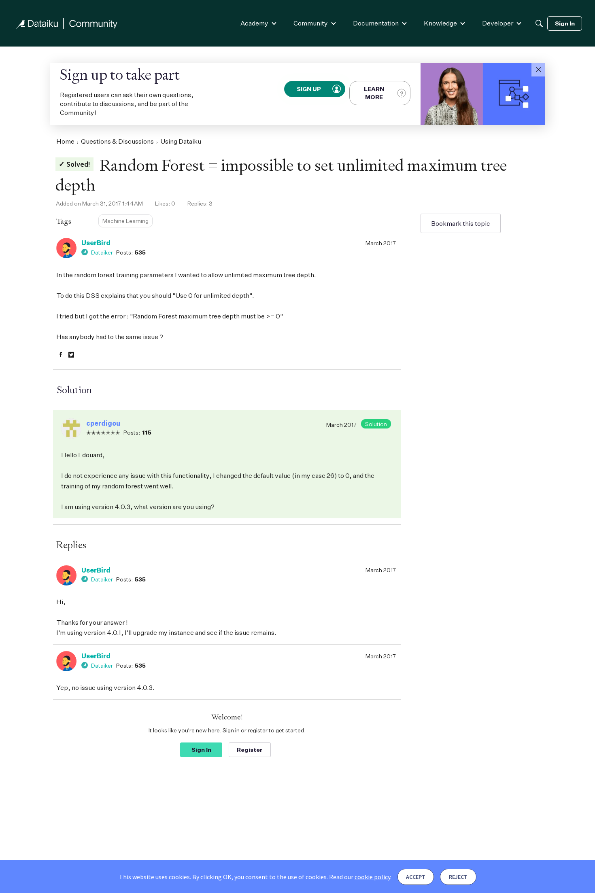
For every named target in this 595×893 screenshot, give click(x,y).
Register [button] (250, 749)
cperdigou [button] (103, 423)
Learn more (374, 92)
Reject (458, 876)
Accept (415, 876)
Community (310, 23)
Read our (359, 877)
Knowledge (440, 23)
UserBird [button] (95, 243)
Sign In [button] (201, 749)
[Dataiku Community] (66, 23)
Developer (497, 23)
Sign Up (309, 89)
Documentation (376, 23)
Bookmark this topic (460, 223)
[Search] (539, 23)
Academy (254, 23)
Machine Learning (125, 220)
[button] (538, 69)
